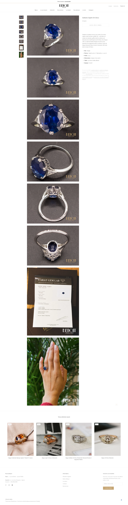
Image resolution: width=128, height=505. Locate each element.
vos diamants (89, 73)
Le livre (84, 10)
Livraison (65, 481)
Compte (110, 6)
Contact (65, 483)
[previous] (4, 441)
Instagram (91, 10)
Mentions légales (67, 476)
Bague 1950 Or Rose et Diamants (49, 458)
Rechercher (65, 486)
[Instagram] (9, 485)
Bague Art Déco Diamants (107, 458)
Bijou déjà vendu (96, 25)
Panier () (122, 6)
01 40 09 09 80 (68, 1)
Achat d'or (52, 10)
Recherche (116, 6)
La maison (68, 10)
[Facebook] (5, 485)
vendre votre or (95, 70)
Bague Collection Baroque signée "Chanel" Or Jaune (20, 458)
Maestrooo (13, 501)
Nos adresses (77, 10)
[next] (123, 441)
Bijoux (36, 10)
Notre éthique (66, 479)
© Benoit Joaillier (8, 499)
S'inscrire (108, 488)
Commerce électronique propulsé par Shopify (28, 501)
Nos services (60, 10)
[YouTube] (12, 485)
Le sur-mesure (43, 10)
